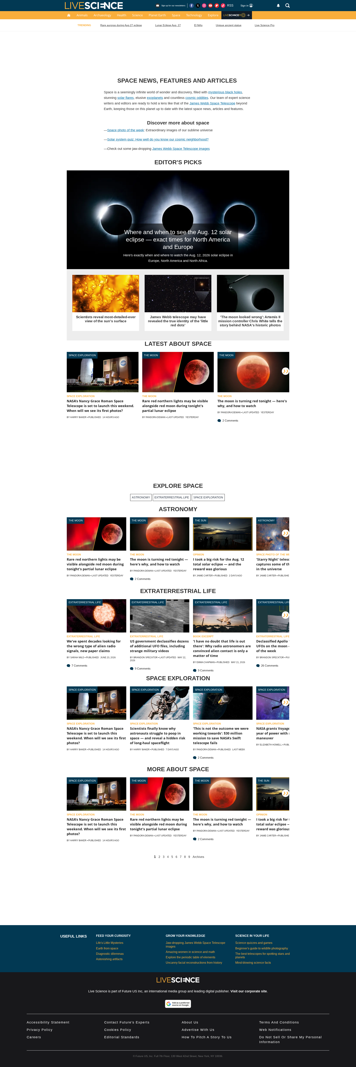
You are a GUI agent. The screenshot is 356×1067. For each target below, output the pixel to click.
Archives (198, 856)
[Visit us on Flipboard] (217, 5)
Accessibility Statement (48, 1022)
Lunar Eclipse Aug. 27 (168, 25)
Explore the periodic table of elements (190, 957)
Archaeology (102, 15)
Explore (213, 15)
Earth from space (107, 948)
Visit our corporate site (248, 991)
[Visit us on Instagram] (204, 5)
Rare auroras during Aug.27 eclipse (121, 25)
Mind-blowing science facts (253, 962)
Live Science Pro (264, 25)
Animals (82, 15)
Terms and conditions (279, 1022)
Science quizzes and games (253, 942)
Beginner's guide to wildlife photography (261, 948)
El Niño (198, 25)
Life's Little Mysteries (109, 942)
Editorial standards (121, 1037)
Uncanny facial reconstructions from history (194, 962)
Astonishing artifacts (109, 959)
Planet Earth (157, 15)
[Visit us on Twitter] (198, 5)
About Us (190, 1022)
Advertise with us (198, 1030)
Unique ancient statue (228, 25)
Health (121, 15)
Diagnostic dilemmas (110, 953)
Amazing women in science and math (190, 951)
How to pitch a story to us (207, 1037)
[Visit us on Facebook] (191, 5)
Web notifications (275, 1030)
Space (176, 15)
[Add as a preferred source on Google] (178, 1004)
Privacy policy (40, 1030)
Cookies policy (117, 1030)
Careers (34, 1037)
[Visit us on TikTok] (223, 5)
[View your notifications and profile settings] (278, 5)
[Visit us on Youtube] (210, 5)
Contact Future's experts (127, 1022)
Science (137, 15)
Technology (194, 15)
